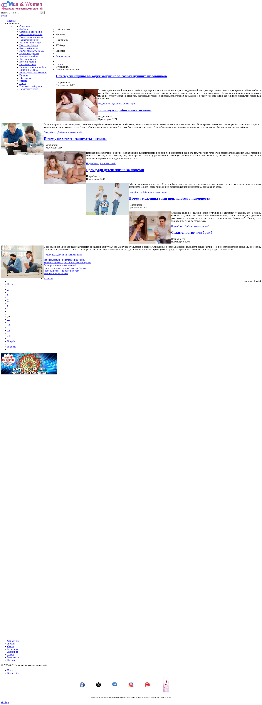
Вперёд (11, 341)
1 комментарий (108, 163)
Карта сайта (13, 673)
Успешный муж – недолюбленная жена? (64, 260)
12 (8, 325)
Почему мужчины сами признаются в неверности (169, 198)
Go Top (5, 702)
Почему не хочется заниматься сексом (75, 139)
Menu (4, 15)
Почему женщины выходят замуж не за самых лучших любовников (111, 76)
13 (8, 330)
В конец (11, 346)
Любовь (11, 643)
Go (42, 13)
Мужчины (12, 649)
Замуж (10, 654)
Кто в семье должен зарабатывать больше (65, 268)
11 (8, 319)
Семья (10, 646)
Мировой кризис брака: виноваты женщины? (67, 262)
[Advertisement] (92, 398)
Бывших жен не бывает (56, 273)
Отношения (13, 641)
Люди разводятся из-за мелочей (60, 265)
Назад (10, 284)
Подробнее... (104, 103)
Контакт (11, 670)
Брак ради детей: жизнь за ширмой (115, 170)
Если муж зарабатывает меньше (124, 110)
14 (8, 335)
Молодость (13, 657)
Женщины (12, 652)
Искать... (5, 12)
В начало (48, 278)
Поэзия (11, 660)
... (8, 311)
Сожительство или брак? (191, 232)
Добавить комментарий (124, 103)
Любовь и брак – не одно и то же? (61, 270)
